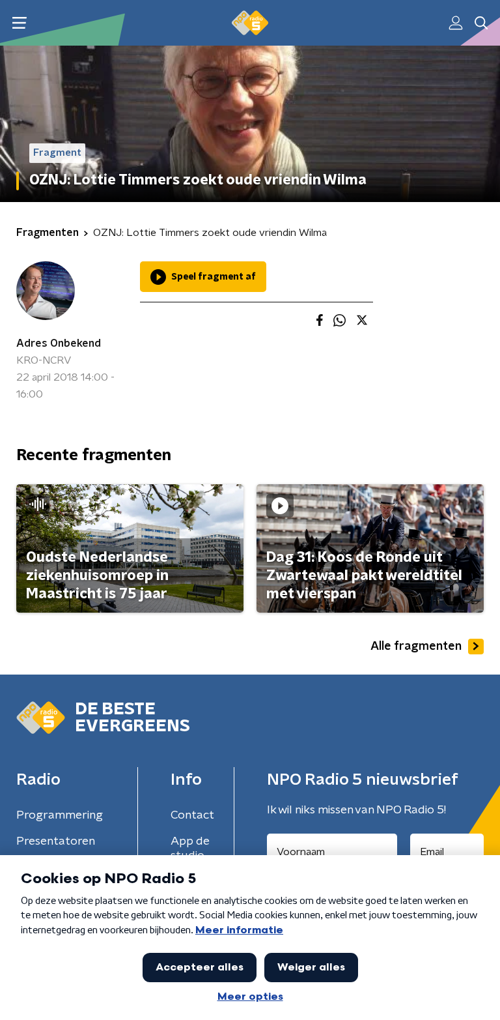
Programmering (59, 815)
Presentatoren (55, 841)
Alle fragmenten (416, 646)
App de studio (190, 849)
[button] (19, 23)
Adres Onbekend (58, 343)
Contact (192, 815)
